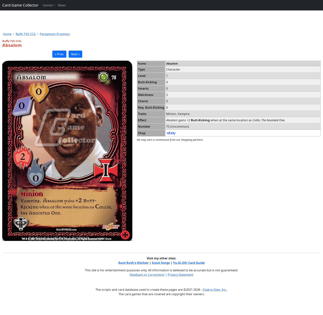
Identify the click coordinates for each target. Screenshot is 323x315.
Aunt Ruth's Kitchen (133, 263)
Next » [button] (75, 54)
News (62, 5)
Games (48, 5)
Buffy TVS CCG (26, 34)
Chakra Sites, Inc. (215, 290)
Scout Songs (161, 263)
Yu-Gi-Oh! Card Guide (189, 263)
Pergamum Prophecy (55, 34)
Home (7, 34)
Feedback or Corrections (147, 275)
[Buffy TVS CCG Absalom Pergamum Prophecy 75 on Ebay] (171, 133)
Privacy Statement (180, 275)
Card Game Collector (20, 5)
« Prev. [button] (59, 54)
